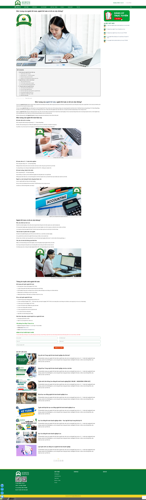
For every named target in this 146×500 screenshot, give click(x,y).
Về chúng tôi (56, 474)
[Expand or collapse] (99, 70)
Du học (62, 7)
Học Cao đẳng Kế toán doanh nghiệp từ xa (49, 433)
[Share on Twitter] (56, 461)
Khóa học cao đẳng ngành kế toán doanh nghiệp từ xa (53, 394)
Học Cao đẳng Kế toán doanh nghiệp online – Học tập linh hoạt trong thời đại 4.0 (60, 420)
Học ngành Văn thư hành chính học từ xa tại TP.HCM (117, 40)
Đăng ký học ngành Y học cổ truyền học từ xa (116, 29)
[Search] (130, 7)
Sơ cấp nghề (43, 7)
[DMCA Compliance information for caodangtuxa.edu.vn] (11, 498)
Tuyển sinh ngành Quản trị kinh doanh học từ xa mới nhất (118, 25)
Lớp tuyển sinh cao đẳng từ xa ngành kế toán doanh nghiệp (54, 446)
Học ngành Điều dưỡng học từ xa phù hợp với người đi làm (117, 37)
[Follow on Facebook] (126, 2)
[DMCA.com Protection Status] (3, 498)
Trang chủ (18, 7)
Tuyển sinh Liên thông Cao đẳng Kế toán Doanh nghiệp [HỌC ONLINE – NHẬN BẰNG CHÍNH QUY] (64, 381)
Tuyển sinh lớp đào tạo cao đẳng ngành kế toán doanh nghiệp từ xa (56, 407)
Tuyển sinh (34, 7)
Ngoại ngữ (70, 7)
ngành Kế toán (51, 102)
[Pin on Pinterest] (60, 461)
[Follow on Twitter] (129, 2)
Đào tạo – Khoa (54, 7)
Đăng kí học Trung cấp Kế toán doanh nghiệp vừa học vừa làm (55, 368)
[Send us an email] (130, 2)
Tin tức (78, 7)
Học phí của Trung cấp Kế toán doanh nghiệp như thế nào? (54, 355)
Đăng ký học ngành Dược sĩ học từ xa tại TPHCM (117, 32)
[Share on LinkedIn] (63, 461)
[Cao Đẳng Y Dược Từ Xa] (31, 3)
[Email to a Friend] (58, 461)
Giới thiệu (26, 7)
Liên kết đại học (57, 476)
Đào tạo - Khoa (57, 480)
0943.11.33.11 (22, 483)
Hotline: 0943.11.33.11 (118, 2)
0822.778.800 (23, 485)
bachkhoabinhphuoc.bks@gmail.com (27, 329)
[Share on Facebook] (54, 461)
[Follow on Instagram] (127, 2)
